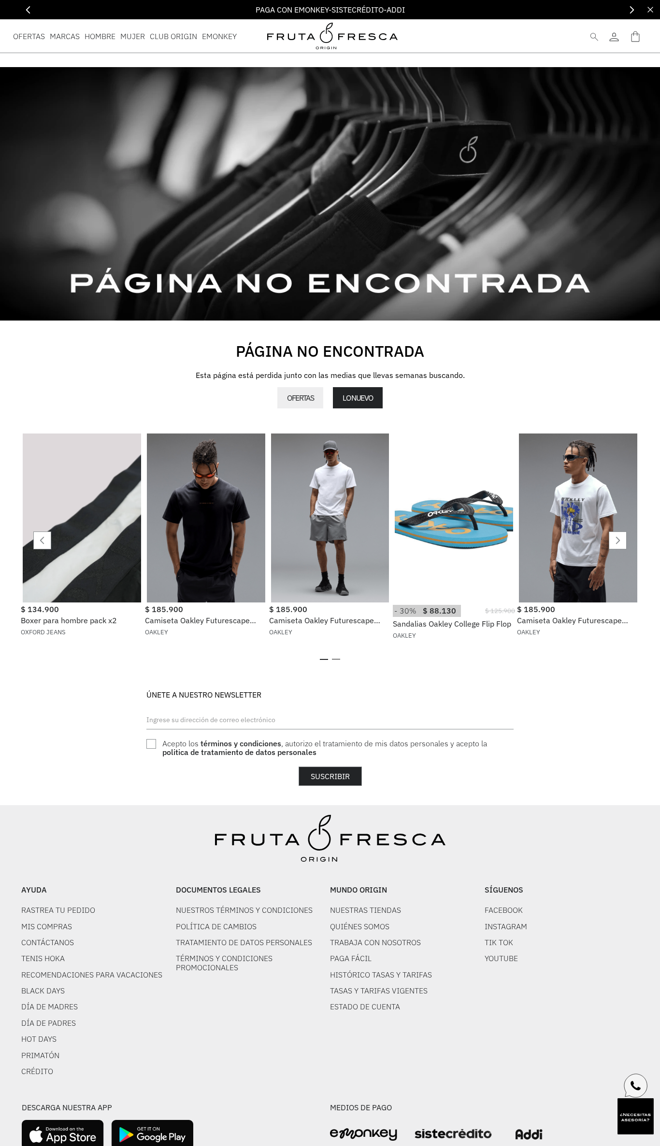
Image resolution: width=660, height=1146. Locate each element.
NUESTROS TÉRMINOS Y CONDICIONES (244, 910)
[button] (324, 659)
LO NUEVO (358, 398)
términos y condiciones (241, 743)
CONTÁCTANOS (47, 942)
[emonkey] (363, 1134)
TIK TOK (499, 942)
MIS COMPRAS (46, 926)
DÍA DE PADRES (48, 1023)
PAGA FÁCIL (351, 958)
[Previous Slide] (28, 10)
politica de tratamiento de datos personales (239, 752)
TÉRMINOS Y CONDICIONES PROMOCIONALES (224, 963)
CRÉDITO (37, 1071)
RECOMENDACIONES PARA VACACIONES (91, 974)
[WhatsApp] (636, 1086)
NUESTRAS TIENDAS (365, 910)
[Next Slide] (631, 10)
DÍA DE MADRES (49, 1006)
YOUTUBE (501, 958)
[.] (613, 36)
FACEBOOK (504, 910)
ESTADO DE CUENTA (365, 1006)
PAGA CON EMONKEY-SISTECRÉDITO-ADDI (330, 9)
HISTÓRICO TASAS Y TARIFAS (381, 974)
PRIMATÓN (40, 1055)
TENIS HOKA (43, 958)
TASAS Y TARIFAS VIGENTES (379, 990)
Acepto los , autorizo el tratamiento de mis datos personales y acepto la (324, 748)
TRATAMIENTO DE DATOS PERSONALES (244, 942)
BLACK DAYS (43, 990)
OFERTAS (300, 398)
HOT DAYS (39, 1038)
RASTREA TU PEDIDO (58, 910)
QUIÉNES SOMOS (359, 926)
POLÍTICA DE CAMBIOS (216, 926)
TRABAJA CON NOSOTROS (375, 942)
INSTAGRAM (506, 926)
